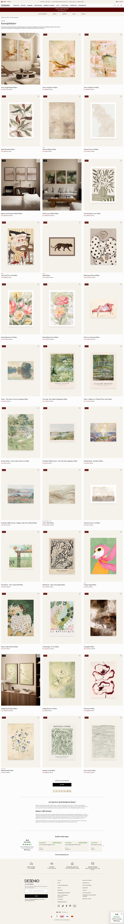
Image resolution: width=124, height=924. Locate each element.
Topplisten (16, 5)
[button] (117, 917)
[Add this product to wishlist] (38, 34)
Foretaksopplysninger (63, 885)
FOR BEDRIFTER (82, 5)
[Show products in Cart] (121, 5)
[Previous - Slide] (36, 846)
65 (67, 791)
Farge (54, 14)
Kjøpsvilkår (85, 887)
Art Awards (60, 899)
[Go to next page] (70, 791)
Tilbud (58, 5)
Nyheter (23, 5)
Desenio (66, 920)
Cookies (85, 890)
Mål (74, 14)
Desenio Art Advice (87, 880)
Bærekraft (60, 890)
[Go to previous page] (54, 791)
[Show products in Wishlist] (118, 5)
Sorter (83, 14)
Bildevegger (64, 5)
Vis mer (62, 784)
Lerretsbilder (38, 5)
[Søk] (115, 5)
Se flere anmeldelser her (62, 854)
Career (59, 887)
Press (59, 882)
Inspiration (73, 5)
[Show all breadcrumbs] (2, 17)
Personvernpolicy (33, 899)
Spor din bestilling (87, 885)
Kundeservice (86, 882)
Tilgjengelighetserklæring (64, 892)
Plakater (29, 5)
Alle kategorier (42, 14)
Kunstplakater (15, 17)
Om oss (59, 880)
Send (36, 896)
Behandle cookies (87, 898)
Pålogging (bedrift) (62, 901)
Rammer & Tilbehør (49, 5)
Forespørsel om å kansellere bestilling (89, 895)
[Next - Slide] (103, 846)
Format (64, 14)
